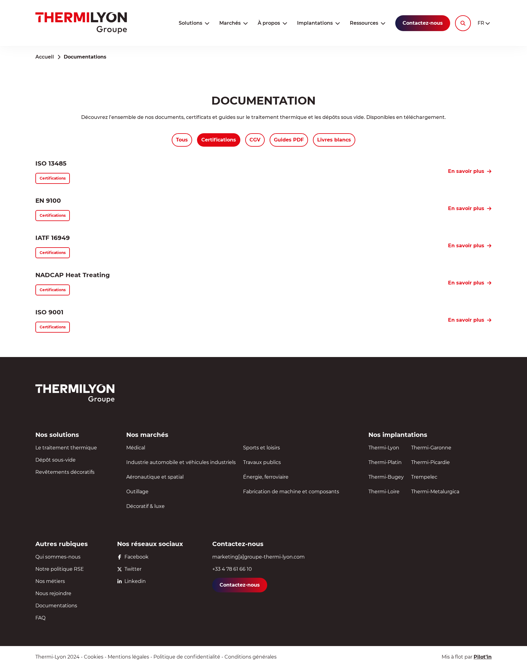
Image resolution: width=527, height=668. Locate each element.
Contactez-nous (423, 23)
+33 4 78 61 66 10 (232, 569)
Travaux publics (262, 462)
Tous (182, 140)
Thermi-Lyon (383, 448)
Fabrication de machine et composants (291, 492)
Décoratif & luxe (145, 506)
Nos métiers (50, 581)
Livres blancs (334, 140)
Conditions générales (250, 657)
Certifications (218, 140)
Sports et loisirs (261, 448)
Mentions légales (128, 657)
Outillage (137, 492)
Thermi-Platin (385, 462)
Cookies (93, 657)
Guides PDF (289, 140)
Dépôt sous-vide (55, 460)
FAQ (40, 618)
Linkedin (135, 581)
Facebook (136, 557)
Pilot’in (483, 657)
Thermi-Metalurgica (435, 492)
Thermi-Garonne (431, 448)
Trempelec (424, 477)
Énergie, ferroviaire (266, 477)
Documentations (56, 606)
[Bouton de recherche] (463, 23)
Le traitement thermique (66, 448)
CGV (254, 140)
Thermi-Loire (384, 492)
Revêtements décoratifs (65, 472)
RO (484, 41)
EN (483, 34)
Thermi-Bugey (386, 477)
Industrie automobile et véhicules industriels (181, 462)
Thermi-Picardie (430, 462)
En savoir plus (466, 171)
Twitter (133, 569)
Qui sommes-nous (58, 557)
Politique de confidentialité (186, 657)
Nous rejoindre (53, 593)
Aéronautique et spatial (155, 477)
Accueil (44, 57)
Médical (135, 448)
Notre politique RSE (59, 569)
